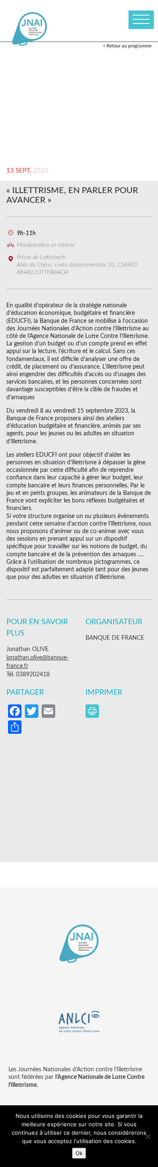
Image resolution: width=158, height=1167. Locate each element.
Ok (79, 1153)
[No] (147, 1136)
